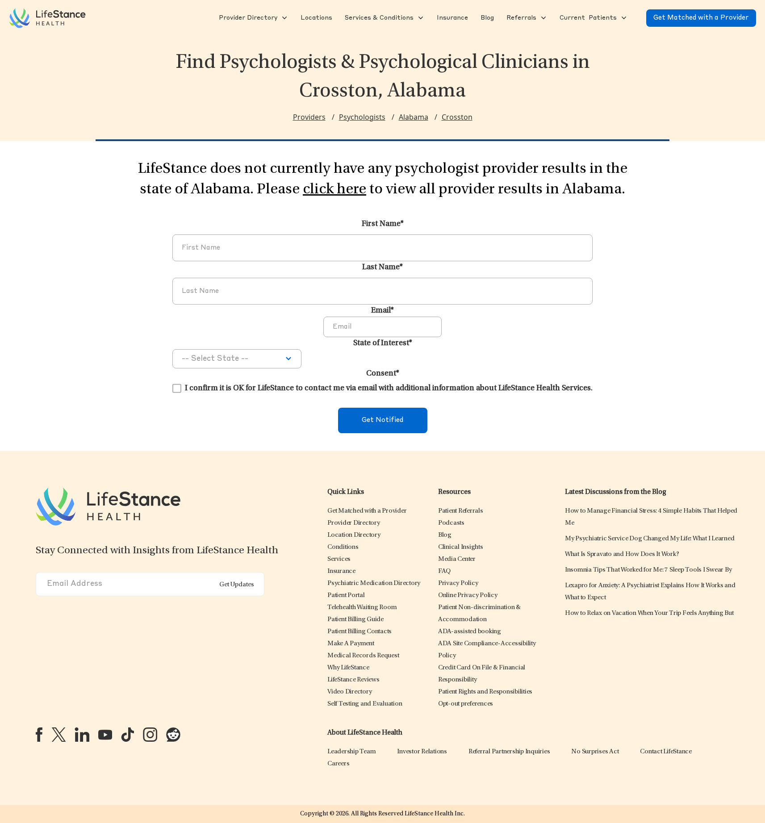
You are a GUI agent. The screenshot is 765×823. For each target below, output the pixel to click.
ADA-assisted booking (469, 631)
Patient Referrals (460, 511)
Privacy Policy (458, 583)
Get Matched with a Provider (701, 18)
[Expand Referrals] (542, 17)
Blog (444, 535)
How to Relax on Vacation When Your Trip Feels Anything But (649, 613)
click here (334, 189)
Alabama (413, 117)
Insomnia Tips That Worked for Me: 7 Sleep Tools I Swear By (648, 570)
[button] (247, 18)
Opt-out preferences (465, 704)
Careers (338, 763)
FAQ (444, 571)
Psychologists (362, 117)
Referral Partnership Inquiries (509, 751)
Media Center (457, 559)
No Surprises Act (595, 751)
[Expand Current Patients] (623, 17)
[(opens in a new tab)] (39, 734)
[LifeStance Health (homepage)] (47, 18)
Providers (309, 117)
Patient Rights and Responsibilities (485, 692)
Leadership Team (351, 751)
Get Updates (236, 584)
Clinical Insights (460, 547)
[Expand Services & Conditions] (419, 17)
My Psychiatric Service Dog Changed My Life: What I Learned (650, 538)
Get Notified (382, 420)
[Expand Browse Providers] (283, 17)
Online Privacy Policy (467, 595)
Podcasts (451, 523)
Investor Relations (422, 751)
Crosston (457, 117)
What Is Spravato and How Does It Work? (622, 554)
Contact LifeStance (666, 751)
